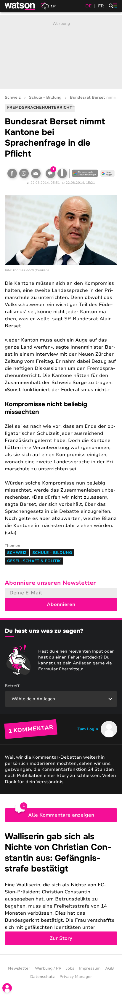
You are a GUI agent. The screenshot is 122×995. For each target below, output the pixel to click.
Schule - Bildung (45, 98)
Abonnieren (61, 604)
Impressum (89, 968)
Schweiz (13, 98)
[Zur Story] (61, 888)
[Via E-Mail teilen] (36, 173)
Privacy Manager (76, 976)
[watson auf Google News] (107, 173)
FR (101, 6)
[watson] (20, 6)
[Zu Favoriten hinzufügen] (62, 173)
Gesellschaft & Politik (34, 561)
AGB (109, 968)
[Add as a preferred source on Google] (85, 173)
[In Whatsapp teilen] (24, 173)
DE (88, 6)
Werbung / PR (48, 968)
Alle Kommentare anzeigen (61, 815)
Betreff (12, 686)
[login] (7, 988)
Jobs (70, 968)
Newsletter (19, 968)
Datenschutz (42, 976)
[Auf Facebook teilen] (12, 173)
